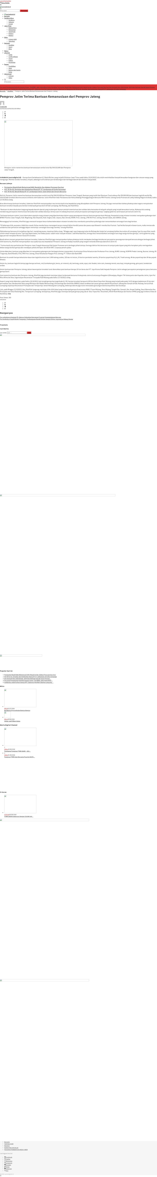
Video (6, 749)
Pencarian (24, 11)
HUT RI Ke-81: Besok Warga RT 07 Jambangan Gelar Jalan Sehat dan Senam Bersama (35, 191)
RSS (7, 1171)
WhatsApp (9, 1161)
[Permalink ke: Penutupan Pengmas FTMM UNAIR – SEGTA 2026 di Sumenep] (20, 745)
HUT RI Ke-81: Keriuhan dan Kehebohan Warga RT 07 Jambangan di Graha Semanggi (99, 89)
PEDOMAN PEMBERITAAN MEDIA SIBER (16, 1150)
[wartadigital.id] (5, 7)
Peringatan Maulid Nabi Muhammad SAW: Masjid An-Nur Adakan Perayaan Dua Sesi (83, 87)
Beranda (7, 1142)
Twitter (8, 1159)
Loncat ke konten (5, 1)
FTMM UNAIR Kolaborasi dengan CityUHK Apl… (18, 816)
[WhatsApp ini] (5, 118)
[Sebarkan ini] (5, 112)
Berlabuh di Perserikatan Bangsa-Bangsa (17, 710)
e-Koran (6, 814)
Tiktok (8, 1167)
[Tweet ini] (5, 114)
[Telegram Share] (5, 116)
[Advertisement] (64, 774)
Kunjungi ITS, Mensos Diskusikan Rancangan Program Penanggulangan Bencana (30, 317)
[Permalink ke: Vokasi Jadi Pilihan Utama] (7, 717)
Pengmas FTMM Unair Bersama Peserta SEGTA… (19, 757)
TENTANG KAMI (8, 1144)
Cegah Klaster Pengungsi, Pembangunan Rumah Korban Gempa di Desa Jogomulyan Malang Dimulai (36, 319)
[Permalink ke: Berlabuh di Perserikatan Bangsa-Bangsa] (20, 707)
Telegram (9, 1169)
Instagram (9, 1163)
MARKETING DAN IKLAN (11, 1148)
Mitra (5, 708)
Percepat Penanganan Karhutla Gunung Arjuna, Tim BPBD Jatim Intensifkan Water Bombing (28, 87)
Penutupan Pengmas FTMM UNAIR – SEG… (17, 751)
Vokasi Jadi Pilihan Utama (12, 721)
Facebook (9, 1157)
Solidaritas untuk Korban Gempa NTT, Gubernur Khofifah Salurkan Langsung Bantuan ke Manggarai (42, 89)
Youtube (8, 1165)
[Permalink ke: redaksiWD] (2, 105)
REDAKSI (7, 1146)
